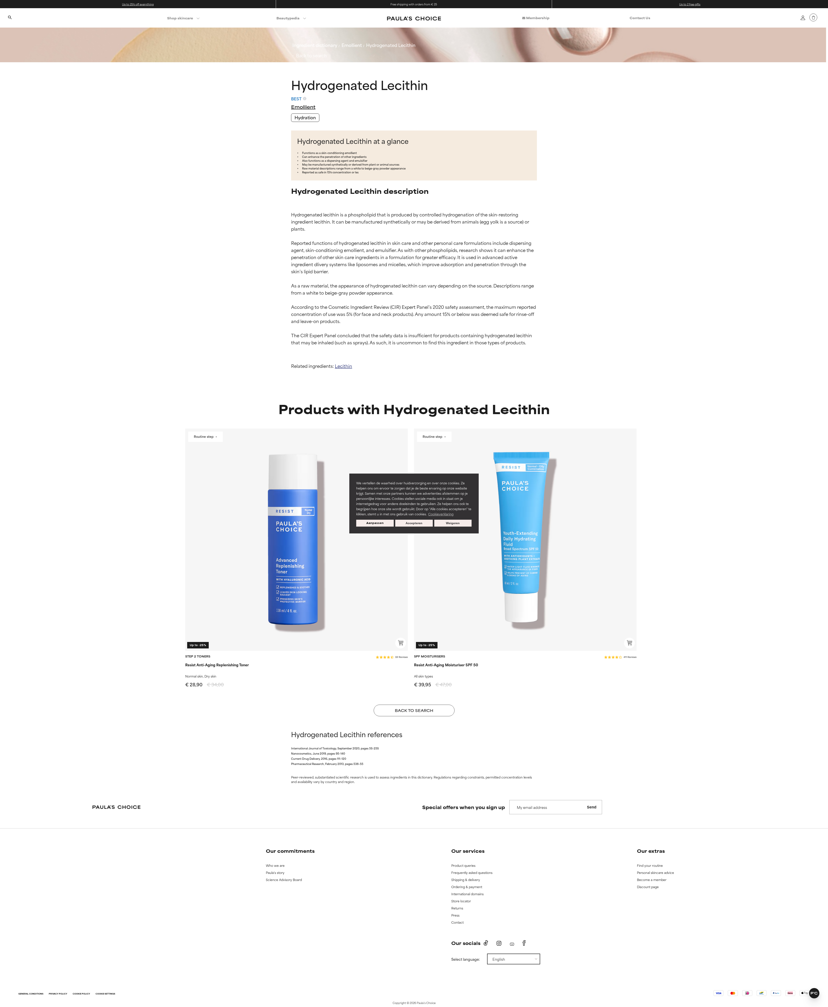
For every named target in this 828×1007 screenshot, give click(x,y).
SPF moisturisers (429, 656)
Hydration (305, 117)
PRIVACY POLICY (58, 994)
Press (455, 915)
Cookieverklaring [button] (440, 513)
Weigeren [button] (453, 523)
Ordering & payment (466, 887)
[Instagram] (499, 943)
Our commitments (290, 850)
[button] (814, 993)
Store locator (461, 901)
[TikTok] (486, 943)
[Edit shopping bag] (813, 17)
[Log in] (803, 17)
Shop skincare (180, 18)
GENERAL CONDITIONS (30, 994)
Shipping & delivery (465, 879)
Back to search (311, 55)
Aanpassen (375, 523)
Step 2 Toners (197, 656)
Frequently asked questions (471, 872)
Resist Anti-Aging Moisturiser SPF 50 (446, 664)
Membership (537, 17)
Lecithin (343, 365)
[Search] (9, 17)
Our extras (651, 850)
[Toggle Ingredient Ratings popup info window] (304, 98)
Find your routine (650, 865)
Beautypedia (288, 18)
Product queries (463, 865)
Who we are (275, 865)
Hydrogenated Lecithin (391, 44)
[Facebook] (524, 943)
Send (591, 807)
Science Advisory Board (284, 879)
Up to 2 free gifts (689, 4)
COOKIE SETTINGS (105, 994)
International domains (467, 894)
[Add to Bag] (400, 643)
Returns (457, 908)
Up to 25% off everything (138, 4)
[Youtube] (512, 943)
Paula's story (275, 872)
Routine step (204, 437)
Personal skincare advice (655, 872)
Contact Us (640, 17)
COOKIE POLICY (81, 994)
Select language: (465, 959)
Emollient (352, 44)
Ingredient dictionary (314, 44)
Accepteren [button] (414, 523)
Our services (468, 850)
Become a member (651, 879)
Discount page (648, 887)
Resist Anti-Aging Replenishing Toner (217, 664)
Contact (457, 922)
